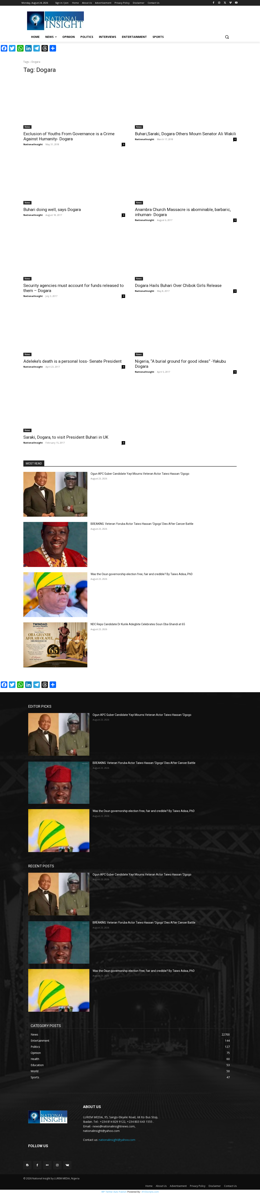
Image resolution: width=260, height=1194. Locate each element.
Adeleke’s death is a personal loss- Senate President (72, 361)
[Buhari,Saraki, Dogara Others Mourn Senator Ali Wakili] (186, 103)
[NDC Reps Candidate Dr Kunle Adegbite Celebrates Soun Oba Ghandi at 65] (55, 644)
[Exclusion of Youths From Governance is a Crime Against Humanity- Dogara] (74, 103)
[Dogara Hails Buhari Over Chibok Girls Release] (186, 254)
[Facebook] (213, 3)
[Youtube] (236, 3)
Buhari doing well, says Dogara (52, 209)
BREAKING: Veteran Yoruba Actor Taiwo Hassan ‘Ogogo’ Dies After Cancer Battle (142, 523)
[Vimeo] (230, 3)
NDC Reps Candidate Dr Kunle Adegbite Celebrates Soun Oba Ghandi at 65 (138, 624)
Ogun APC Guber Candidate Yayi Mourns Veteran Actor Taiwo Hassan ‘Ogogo (140, 473)
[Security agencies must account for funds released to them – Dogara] (74, 254)
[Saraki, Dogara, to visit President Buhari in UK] (74, 406)
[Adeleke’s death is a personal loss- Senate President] (74, 330)
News (27, 126)
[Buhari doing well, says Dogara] (74, 179)
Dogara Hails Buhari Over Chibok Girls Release (178, 285)
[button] (227, 37)
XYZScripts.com (150, 1191)
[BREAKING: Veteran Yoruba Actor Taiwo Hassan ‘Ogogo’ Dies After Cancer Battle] (55, 544)
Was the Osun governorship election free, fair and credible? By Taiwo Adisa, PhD (142, 574)
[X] (225, 3)
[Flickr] (47, 1165)
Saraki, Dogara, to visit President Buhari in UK (65, 437)
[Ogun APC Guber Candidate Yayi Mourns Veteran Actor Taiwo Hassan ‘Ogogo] (55, 494)
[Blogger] (27, 1165)
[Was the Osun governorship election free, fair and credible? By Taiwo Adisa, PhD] (55, 594)
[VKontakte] (67, 1165)
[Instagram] (219, 3)
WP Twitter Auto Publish (114, 1191)
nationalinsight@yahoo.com (117, 1140)
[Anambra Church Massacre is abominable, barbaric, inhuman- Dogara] (186, 179)
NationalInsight (33, 144)
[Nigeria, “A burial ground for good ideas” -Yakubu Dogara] (186, 330)
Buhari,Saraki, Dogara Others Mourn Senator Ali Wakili (185, 133)
